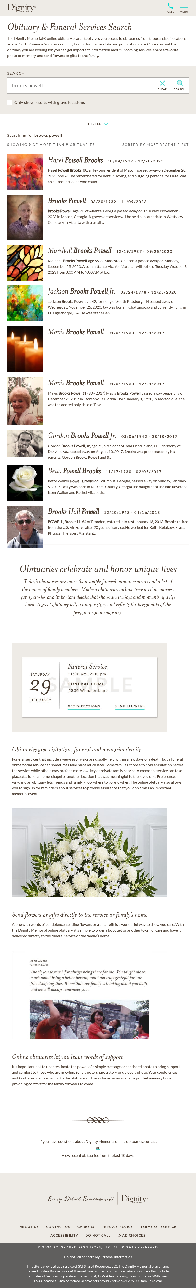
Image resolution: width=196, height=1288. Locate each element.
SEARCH (16, 73)
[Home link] (21, 7)
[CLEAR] (162, 83)
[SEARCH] (180, 83)
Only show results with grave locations (49, 102)
